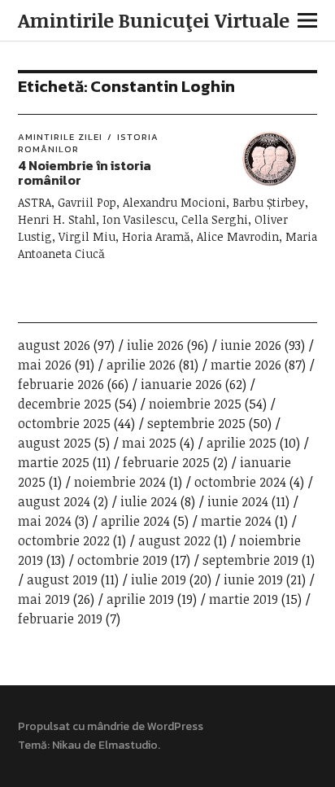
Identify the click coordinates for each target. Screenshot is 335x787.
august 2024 (54, 501)
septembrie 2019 (250, 560)
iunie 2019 (253, 579)
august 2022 (174, 540)
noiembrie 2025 (195, 404)
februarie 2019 (60, 618)
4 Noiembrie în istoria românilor (84, 172)
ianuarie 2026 (181, 384)
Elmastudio (128, 745)
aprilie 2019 (140, 599)
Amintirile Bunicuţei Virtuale (153, 20)
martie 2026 (246, 365)
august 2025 (54, 443)
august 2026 (54, 345)
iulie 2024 (148, 501)
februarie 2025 (166, 462)
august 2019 (62, 579)
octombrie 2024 (240, 482)
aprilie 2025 (241, 443)
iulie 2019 (158, 579)
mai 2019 (44, 599)
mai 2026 (45, 365)
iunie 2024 (237, 501)
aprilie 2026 (141, 365)
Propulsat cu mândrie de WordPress (110, 726)
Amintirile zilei (60, 136)
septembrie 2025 (196, 423)
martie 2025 (53, 462)
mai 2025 (149, 443)
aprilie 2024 (135, 521)
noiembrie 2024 (120, 482)
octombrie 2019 (122, 560)
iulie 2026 (155, 345)
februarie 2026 (61, 384)
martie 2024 (236, 521)
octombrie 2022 (64, 540)
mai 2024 (45, 521)
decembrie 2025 (64, 404)
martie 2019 (243, 599)
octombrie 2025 (64, 423)
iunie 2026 (250, 345)
